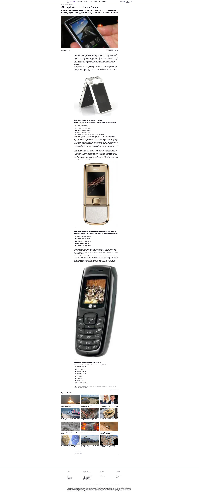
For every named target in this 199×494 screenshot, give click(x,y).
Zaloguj (128, 1)
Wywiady (117, 476)
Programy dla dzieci (86, 478)
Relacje (117, 477)
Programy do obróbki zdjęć (87, 472)
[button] (124, 1)
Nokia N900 (108, 153)
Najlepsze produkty (102, 476)
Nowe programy (85, 480)
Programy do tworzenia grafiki (87, 479)
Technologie (79, 1)
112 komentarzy (110, 50)
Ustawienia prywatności (114, 484)
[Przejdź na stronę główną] (68, 2)
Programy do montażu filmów (87, 476)
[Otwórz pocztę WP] (121, 2)
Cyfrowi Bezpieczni (69, 478)
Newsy (101, 472)
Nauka (91, 1)
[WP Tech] (73, 2)
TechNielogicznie (69, 479)
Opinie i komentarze (102, 1)
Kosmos (85, 1)
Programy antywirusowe (86, 477)
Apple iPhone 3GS (79, 122)
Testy (117, 472)
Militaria (95, 1)
